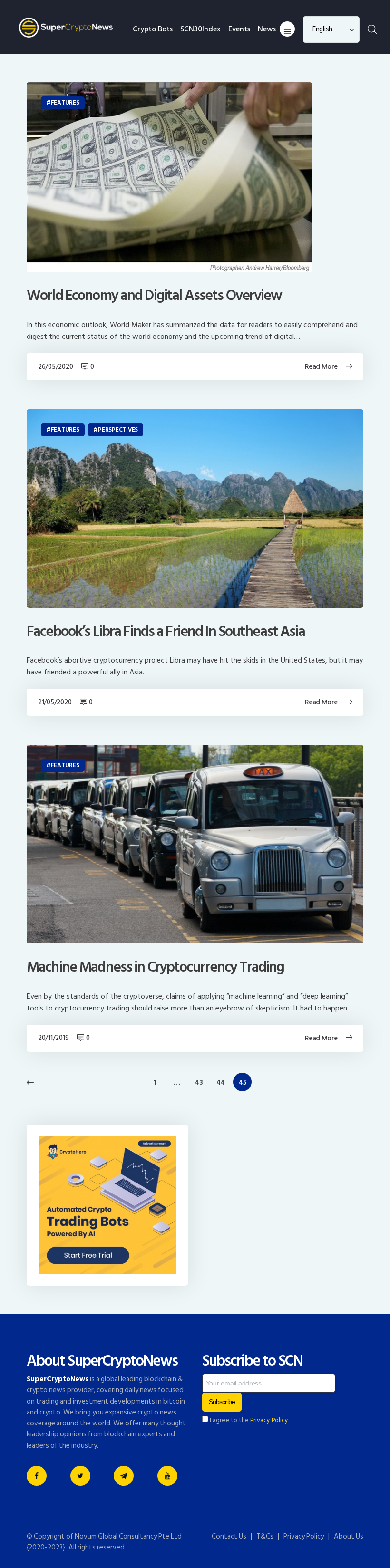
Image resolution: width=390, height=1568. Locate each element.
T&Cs (264, 1536)
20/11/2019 (53, 1037)
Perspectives (118, 429)
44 (223, 1082)
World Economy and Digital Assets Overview (154, 296)
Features (65, 102)
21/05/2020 (54, 702)
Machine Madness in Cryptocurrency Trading (155, 967)
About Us (348, 1536)
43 (201, 1082)
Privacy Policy (269, 1420)
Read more (321, 367)
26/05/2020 (55, 366)
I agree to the (248, 1420)
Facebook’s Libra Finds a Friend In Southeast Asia (166, 632)
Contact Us (229, 1536)
